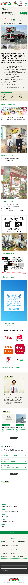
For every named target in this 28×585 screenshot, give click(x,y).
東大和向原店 (5, 545)
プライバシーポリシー (12, 575)
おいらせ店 (4, 556)
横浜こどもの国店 (14, 545)
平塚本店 (4, 541)
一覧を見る (14, 437)
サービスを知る (4, 570)
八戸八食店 (13, 556)
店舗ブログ (11, 23)
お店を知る (3, 566)
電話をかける (23, 12)
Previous (3, 420)
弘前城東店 (13, 553)
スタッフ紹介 (6, 23)
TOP (3, 23)
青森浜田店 (4, 553)
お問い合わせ (5, 575)
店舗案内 (20, 23)
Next (25, 420)
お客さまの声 (16, 23)
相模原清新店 (22, 541)
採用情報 (23, 575)
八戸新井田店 (22, 556)
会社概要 (19, 575)
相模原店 (12, 541)
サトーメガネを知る (5, 563)
